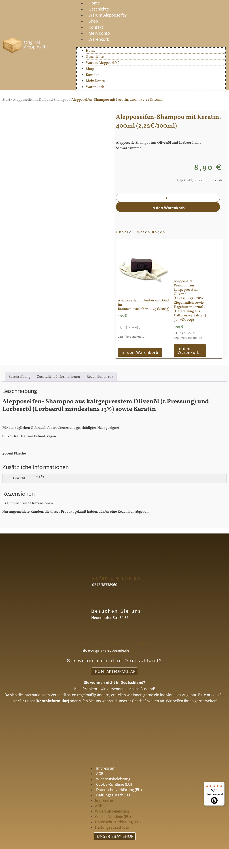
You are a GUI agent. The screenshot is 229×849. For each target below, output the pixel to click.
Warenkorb (99, 39)
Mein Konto (99, 33)
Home (90, 50)
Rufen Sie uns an (116, 578)
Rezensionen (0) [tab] (100, 376)
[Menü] (222, 784)
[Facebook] (98, 755)
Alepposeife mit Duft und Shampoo (41, 99)
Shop (93, 21)
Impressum (105, 768)
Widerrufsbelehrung (113, 778)
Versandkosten (135, 336)
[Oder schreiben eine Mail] (85, 634)
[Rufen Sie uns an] (96, 568)
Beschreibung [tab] (19, 376)
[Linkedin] (120, 755)
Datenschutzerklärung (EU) (119, 789)
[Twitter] (109, 755)
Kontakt (96, 27)
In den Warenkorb (168, 208)
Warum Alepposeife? (107, 15)
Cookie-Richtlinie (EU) (114, 784)
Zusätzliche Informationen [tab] (58, 376)
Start (6, 99)
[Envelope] (131, 755)
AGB (99, 773)
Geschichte (99, 9)
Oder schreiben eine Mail (116, 643)
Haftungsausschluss (113, 795)
